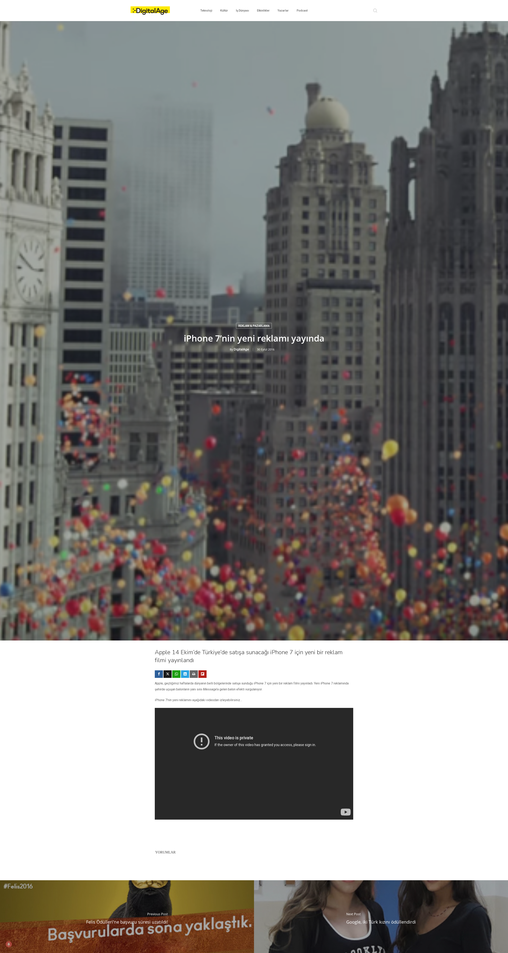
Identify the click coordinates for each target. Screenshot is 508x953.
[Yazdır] (194, 674)
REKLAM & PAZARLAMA (253, 325)
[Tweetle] (168, 674)
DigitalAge (241, 349)
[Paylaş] (159, 674)
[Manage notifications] (9, 944)
